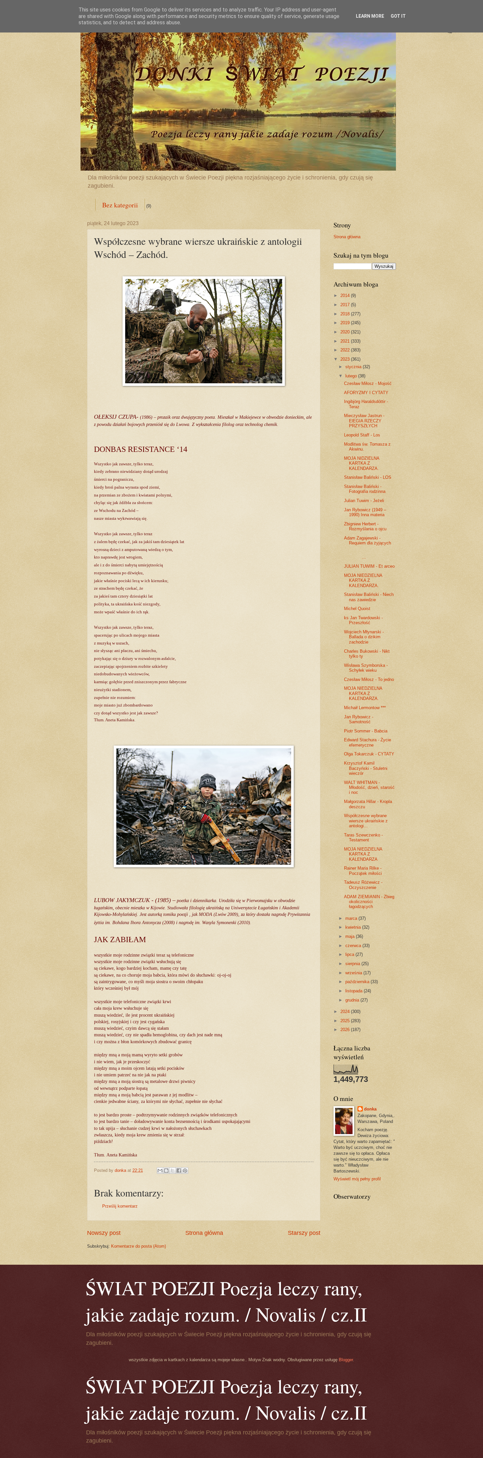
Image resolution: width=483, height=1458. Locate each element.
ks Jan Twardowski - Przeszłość (363, 620)
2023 (345, 359)
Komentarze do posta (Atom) (138, 1246)
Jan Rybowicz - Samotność (358, 719)
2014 (345, 295)
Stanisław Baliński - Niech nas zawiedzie (369, 597)
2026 (345, 1029)
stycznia (354, 366)
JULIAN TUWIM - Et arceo (369, 566)
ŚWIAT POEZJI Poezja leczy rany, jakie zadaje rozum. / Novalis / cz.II (226, 1301)
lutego (351, 375)
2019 (345, 322)
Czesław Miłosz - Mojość (368, 383)
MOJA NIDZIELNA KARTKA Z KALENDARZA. (361, 463)
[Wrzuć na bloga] (166, 1170)
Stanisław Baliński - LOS (367, 477)
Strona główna (204, 1233)
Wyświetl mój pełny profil (357, 1178)
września (354, 972)
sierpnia (353, 963)
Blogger (346, 1359)
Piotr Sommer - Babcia (365, 731)
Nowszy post (104, 1233)
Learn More (370, 16)
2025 (345, 1020)
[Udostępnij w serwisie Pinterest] (185, 1170)
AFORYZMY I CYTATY (366, 392)
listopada (354, 990)
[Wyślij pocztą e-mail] (160, 1170)
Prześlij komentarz (120, 1206)
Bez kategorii (120, 205)
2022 (345, 350)
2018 (345, 313)
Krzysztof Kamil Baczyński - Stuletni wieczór (365, 768)
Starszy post (304, 1233)
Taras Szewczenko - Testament (363, 837)
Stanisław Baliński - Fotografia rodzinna (364, 489)
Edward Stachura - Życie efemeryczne (367, 742)
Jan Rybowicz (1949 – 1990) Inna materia (365, 512)
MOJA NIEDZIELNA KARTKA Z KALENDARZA (363, 854)
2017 (345, 304)
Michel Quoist (357, 608)
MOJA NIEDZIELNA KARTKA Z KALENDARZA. (363, 580)
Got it (398, 16)
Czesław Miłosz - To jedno (369, 679)
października (358, 981)
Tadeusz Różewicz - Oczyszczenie (363, 885)
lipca (350, 954)
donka (370, 1109)
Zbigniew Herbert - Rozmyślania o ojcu (365, 526)
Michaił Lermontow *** (365, 707)
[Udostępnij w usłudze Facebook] (178, 1170)
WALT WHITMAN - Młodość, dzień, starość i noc (369, 787)
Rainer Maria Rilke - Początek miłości (363, 871)
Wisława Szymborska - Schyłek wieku (366, 668)
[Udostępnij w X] (172, 1170)
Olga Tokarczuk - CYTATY (369, 753)
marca (351, 918)
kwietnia (353, 927)
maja (350, 936)
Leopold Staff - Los (362, 435)
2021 (345, 341)
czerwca (353, 945)
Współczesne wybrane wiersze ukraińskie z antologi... (366, 820)
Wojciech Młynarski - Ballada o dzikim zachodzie (364, 636)
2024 (345, 1011)
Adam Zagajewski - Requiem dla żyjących (367, 540)
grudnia (352, 1000)
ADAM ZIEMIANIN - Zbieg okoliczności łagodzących (369, 901)
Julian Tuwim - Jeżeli (364, 500)
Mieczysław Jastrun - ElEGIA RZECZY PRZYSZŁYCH (364, 420)
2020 (345, 331)
